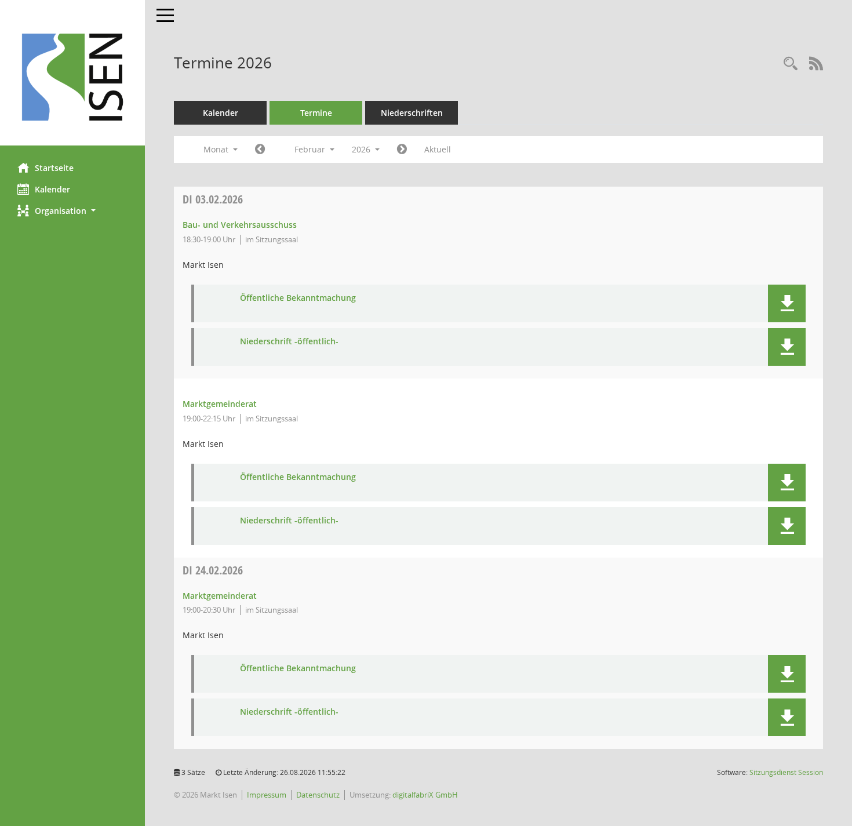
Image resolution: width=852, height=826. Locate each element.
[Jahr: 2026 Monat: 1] (260, 149)
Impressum (266, 794)
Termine (316, 112)
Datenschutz (318, 794)
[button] (72, 210)
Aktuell (437, 149)
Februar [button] (310, 149)
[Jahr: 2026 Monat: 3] (402, 149)
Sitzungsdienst (786, 772)
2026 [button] (362, 149)
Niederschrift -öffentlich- (289, 342)
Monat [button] (217, 149)
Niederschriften (412, 112)
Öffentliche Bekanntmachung (298, 298)
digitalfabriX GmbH (425, 794)
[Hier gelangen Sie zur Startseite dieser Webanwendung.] (72, 77)
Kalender (52, 189)
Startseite (54, 167)
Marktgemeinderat (220, 403)
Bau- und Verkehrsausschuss (240, 224)
